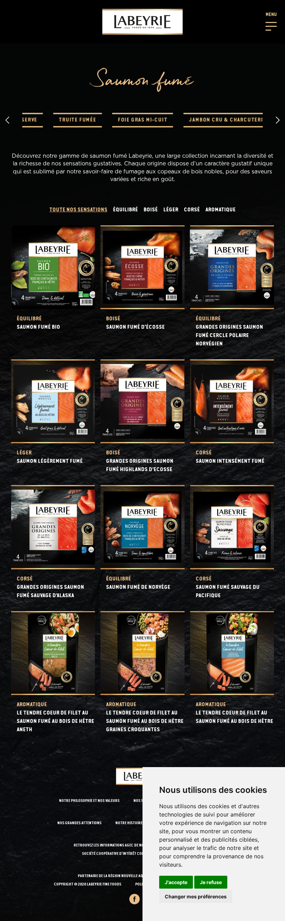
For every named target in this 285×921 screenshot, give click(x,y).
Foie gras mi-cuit (143, 120)
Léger (170, 210)
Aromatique (220, 210)
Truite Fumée (77, 120)
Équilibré (125, 210)
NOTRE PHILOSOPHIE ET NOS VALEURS (89, 801)
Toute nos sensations (78, 210)
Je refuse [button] (211, 882)
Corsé (192, 210)
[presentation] (7, 120)
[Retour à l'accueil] (142, 21)
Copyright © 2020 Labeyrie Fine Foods (87, 885)
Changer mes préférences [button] (196, 896)
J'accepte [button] (176, 882)
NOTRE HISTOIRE (128, 823)
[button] (271, 21)
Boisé (151, 210)
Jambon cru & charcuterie (227, 120)
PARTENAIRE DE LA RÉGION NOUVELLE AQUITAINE (116, 876)
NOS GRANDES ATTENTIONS (79, 823)
